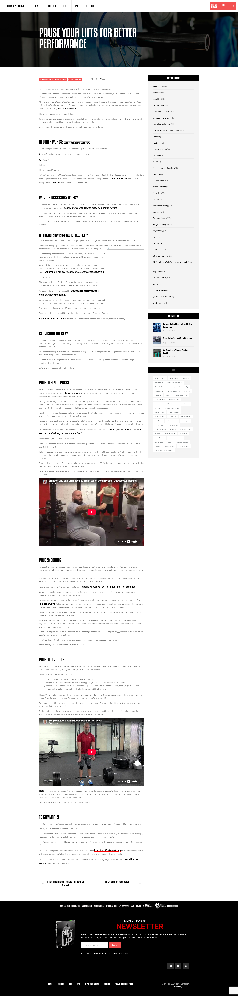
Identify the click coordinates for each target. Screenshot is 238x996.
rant (155, 237)
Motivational (158, 180)
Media (155, 161)
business (157, 92)
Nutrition (157, 193)
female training (159, 412)
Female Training (160, 149)
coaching (157, 99)
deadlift (168, 395)
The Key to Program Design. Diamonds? (118, 881)
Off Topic (157, 199)
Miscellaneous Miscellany (164, 168)
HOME (37, 6)
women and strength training (164, 450)
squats (157, 446)
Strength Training (74, 79)
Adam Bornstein (160, 378)
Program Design (60, 79)
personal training (160, 205)
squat (170, 442)
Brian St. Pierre (159, 387)
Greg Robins (172, 416)
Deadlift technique (181, 395)
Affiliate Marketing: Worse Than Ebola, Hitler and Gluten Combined (65, 883)
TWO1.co (186, 987)
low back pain (159, 425)
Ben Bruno (185, 378)
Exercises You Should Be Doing (166, 130)
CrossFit (187, 391)
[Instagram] (170, 966)
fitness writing (159, 416)
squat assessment (182, 442)
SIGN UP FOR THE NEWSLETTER (218, 6)
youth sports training (162, 296)
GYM (77, 6)
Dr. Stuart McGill (174, 399)
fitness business (174, 412)
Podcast (158, 433)
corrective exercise (174, 391)
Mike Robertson (173, 425)
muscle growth (159, 186)
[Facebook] (178, 966)
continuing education (162, 111)
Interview (157, 155)
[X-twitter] (186, 966)
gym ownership (186, 416)
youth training (159, 303)
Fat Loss (156, 143)
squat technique (169, 446)
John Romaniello (172, 421)
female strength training (171, 408)
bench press (159, 382)
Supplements (159, 271)
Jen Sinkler (158, 421)
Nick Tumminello (160, 429)
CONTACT (90, 6)
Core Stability (183, 387)
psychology (158, 230)
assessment (174, 378)
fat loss (157, 408)
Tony (103, 79)
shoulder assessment (175, 438)
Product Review (160, 218)
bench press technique (174, 382)
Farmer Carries (183, 404)
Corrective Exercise (161, 118)
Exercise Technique (46, 79)
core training (159, 391)
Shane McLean (159, 438)
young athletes (159, 290)
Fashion (156, 136)
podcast (156, 212)
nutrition (173, 429)
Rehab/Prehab (159, 243)
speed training (159, 249)
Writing (156, 284)
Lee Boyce (185, 421)
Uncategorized (159, 277)
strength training (184, 446)
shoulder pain (159, 442)
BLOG (65, 6)
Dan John (158, 395)
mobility (156, 174)
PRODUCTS (51, 6)
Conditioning (158, 105)
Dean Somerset (160, 399)
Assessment (158, 86)
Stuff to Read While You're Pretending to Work (173, 262)
